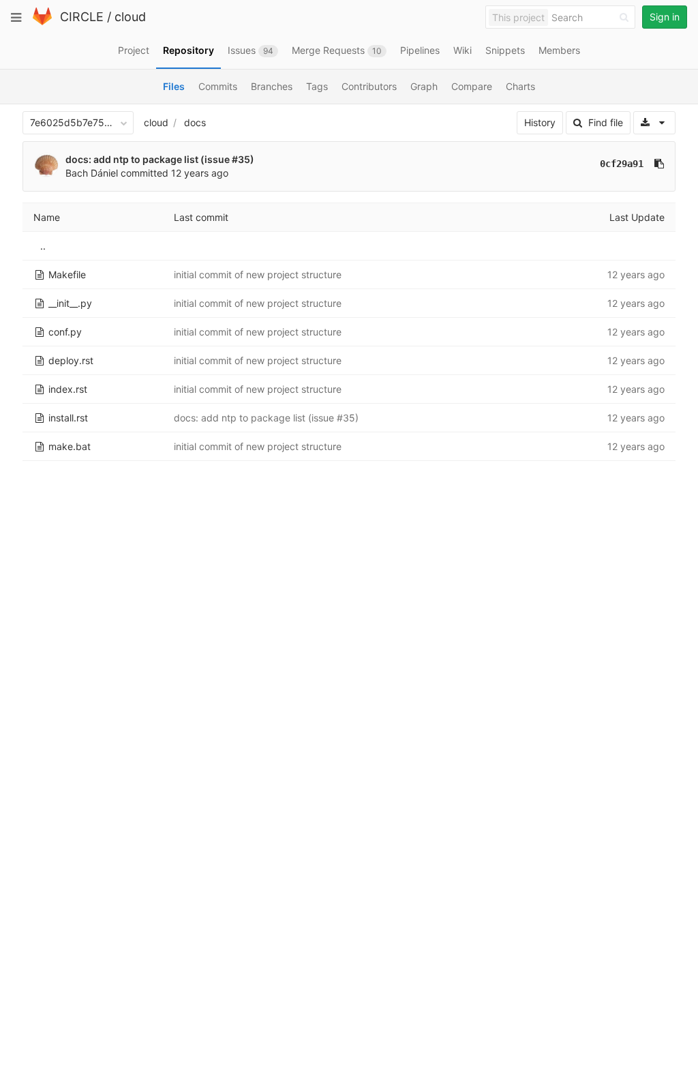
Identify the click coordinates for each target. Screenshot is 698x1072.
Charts (520, 86)
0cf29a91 (621, 163)
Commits (217, 86)
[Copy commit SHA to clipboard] (659, 163)
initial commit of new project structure (258, 274)
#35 (241, 159)
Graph (424, 86)
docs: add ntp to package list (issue (148, 159)
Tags (317, 86)
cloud (130, 17)
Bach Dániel (91, 173)
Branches (271, 86)
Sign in (665, 17)
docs (195, 122)
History (540, 122)
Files (174, 86)
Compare (471, 86)
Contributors (369, 86)
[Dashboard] (42, 22)
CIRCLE (82, 17)
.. (43, 246)
